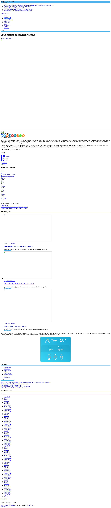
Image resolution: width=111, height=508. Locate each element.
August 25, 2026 (8, 281)
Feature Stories (7, 21)
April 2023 (6, 451)
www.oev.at (3, 498)
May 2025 (6, 417)
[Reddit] (7, 135)
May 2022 (6, 466)
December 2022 (7, 456)
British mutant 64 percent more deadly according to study (14, 207)
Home (5, 15)
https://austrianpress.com (8, 176)
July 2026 (6, 398)
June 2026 (6, 399)
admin (10, 38)
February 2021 (7, 486)
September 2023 (7, 444)
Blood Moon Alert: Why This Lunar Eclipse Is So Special (17, 6)
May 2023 (6, 450)
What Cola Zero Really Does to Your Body (14, 8)
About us (6, 26)
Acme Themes (30, 505)
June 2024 (6, 432)
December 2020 (7, 489)
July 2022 (6, 463)
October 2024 (7, 426)
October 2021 (7, 475)
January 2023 (7, 455)
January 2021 (7, 488)
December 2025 (7, 407)
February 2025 (7, 421)
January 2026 (7, 406)
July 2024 (6, 431)
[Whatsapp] (20, 135)
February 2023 (7, 454)
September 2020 (7, 493)
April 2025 (6, 418)
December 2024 (7, 424)
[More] (23, 135)
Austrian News (7, 17)
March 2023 (6, 452)
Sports (5, 24)
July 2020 (6, 496)
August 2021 (7, 478)
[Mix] (17, 135)
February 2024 (7, 437)
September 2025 (7, 412)
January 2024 (7, 439)
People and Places (8, 19)
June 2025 (6, 416)
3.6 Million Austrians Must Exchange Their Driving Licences (18, 9)
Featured (6, 371)
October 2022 (7, 459)
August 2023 (7, 446)
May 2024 (6, 433)
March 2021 (6, 485)
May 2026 (6, 401)
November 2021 (7, 474)
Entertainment (7, 369)
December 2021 (7, 473)
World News (7, 22)
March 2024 (6, 436)
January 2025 (7, 422)
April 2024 (6, 435)
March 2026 (6, 403)
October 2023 (7, 443)
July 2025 (6, 414)
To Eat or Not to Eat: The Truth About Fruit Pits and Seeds (18, 10)
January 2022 (7, 471)
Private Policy (7, 25)
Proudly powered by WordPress (8, 505)
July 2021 (6, 480)
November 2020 (7, 490)
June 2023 (6, 448)
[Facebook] (2, 135)
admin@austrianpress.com (8, 174)
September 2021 (7, 477)
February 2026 (7, 405)
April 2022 (6, 467)
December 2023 (7, 440)
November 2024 (7, 425)
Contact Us (6, 28)
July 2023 (6, 447)
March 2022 (6, 469)
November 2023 (7, 441)
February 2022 (7, 470)
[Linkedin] (10, 135)
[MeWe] (15, 135)
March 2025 (6, 420)
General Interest (7, 18)
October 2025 (7, 410)
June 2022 (6, 465)
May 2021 (6, 482)
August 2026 (7, 397)
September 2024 (7, 428)
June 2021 (6, 481)
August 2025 (7, 413)
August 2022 (7, 462)
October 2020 (7, 492)
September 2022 (7, 461)
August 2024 (7, 429)
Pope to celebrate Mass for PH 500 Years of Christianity (14, 208)
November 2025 (7, 409)
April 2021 (6, 484)
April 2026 (6, 402)
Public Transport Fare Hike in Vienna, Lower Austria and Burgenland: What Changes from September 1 (28, 5)
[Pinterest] (12, 135)
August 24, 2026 (8, 323)
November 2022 (7, 458)
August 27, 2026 (8, 243)
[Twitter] (4, 135)
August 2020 (7, 495)
